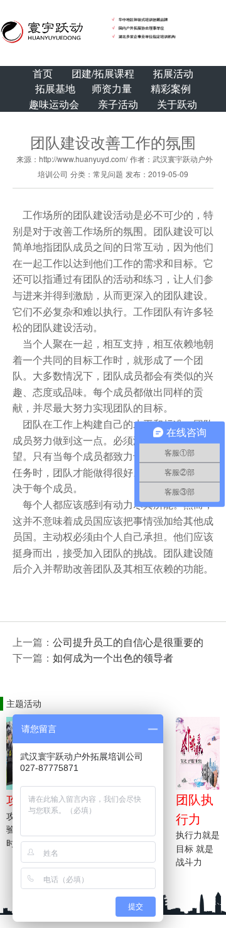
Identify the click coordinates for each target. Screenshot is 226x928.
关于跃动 (177, 104)
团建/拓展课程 (103, 73)
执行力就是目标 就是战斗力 (198, 848)
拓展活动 (173, 73)
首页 (43, 73)
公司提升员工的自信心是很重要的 (128, 642)
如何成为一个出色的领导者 (113, 657)
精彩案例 (171, 88)
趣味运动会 (54, 104)
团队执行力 (194, 808)
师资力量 (112, 88)
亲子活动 (118, 104)
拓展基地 (55, 88)
